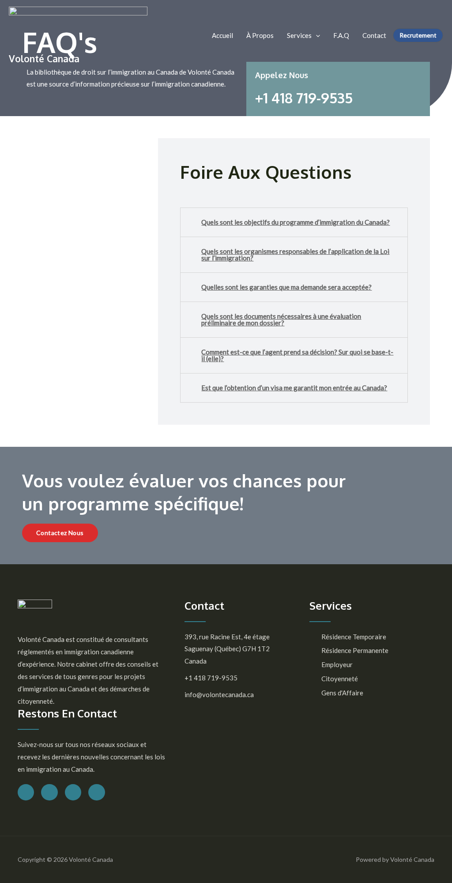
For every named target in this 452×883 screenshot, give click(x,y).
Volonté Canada (44, 58)
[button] (60, 533)
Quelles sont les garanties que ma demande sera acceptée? (286, 287)
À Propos (260, 35)
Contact (374, 35)
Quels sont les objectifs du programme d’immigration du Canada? (295, 222)
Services (299, 35)
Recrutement (418, 35)
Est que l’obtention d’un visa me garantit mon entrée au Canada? (294, 388)
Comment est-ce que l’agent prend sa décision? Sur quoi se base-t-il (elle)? (297, 355)
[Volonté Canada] (78, 29)
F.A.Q (341, 35)
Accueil (222, 35)
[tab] (294, 222)
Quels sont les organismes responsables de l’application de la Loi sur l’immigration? (295, 254)
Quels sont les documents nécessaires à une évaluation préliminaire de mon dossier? (281, 319)
